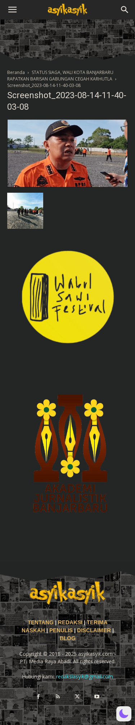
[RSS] (58, 697)
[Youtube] (97, 697)
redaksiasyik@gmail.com (84, 676)
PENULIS (61, 630)
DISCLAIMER (94, 630)
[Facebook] (38, 697)
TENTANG (41, 622)
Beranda (16, 72)
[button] (12, 9)
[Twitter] (77, 697)
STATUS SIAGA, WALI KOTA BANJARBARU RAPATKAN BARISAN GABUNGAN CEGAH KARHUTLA (60, 75)
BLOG (68, 638)
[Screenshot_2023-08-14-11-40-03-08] (67, 185)
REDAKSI (70, 622)
